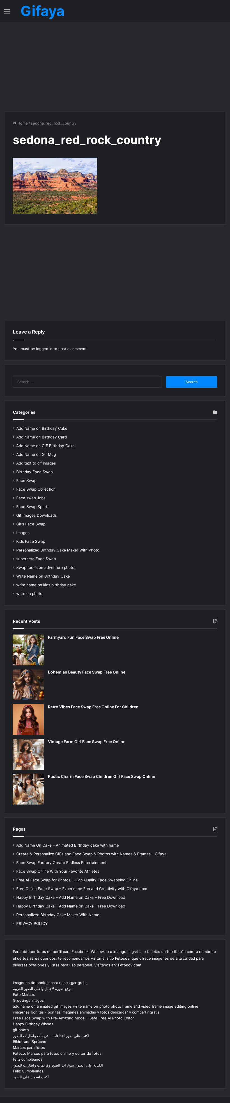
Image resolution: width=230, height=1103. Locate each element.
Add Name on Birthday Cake (41, 428)
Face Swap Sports (32, 506)
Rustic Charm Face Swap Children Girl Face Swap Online (101, 776)
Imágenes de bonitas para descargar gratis (50, 982)
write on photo (29, 593)
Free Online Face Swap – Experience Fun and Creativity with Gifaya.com (81, 888)
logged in (44, 348)
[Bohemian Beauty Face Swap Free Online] (28, 684)
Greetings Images (28, 1000)
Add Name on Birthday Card (41, 437)
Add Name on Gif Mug (36, 454)
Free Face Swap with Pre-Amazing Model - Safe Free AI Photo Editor (73, 1018)
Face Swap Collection (36, 489)
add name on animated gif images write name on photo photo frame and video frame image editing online (105, 1006)
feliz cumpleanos (27, 1059)
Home (22, 123)
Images (22, 532)
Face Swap (26, 480)
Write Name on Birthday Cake (43, 576)
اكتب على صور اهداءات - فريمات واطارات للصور (51, 1035)
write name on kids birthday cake (46, 585)
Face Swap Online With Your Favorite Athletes (57, 871)
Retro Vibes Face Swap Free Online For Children (93, 706)
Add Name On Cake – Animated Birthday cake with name (67, 845)
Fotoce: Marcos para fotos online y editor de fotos (57, 1053)
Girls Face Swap (30, 524)
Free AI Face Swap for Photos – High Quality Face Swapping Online (77, 880)
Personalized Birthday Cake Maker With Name (57, 915)
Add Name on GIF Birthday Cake (45, 446)
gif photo (21, 1030)
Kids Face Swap (30, 541)
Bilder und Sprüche (29, 1041)
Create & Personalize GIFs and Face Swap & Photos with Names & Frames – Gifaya (91, 854)
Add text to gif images (36, 463)
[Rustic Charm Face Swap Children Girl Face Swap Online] (28, 789)
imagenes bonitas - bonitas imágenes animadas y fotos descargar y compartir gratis (86, 1012)
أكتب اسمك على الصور (31, 1077)
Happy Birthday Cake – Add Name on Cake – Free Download (70, 897)
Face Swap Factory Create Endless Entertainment (61, 862)
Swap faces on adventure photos (46, 567)
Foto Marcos (24, 994)
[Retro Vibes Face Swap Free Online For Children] (28, 719)
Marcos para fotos (29, 1047)
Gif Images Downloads (36, 515)
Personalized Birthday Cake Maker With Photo (57, 550)
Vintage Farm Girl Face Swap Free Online (86, 741)
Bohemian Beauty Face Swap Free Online (86, 672)
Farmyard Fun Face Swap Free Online (83, 637)
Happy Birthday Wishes (33, 1024)
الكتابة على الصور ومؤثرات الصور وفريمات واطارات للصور (58, 1065)
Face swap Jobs (30, 498)
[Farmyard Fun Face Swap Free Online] (28, 650)
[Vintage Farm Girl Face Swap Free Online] (28, 754)
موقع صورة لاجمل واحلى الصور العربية (42, 988)
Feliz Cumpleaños (28, 1071)
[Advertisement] (115, 66)
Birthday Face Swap (34, 472)
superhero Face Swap (36, 559)
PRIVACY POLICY (32, 923)
